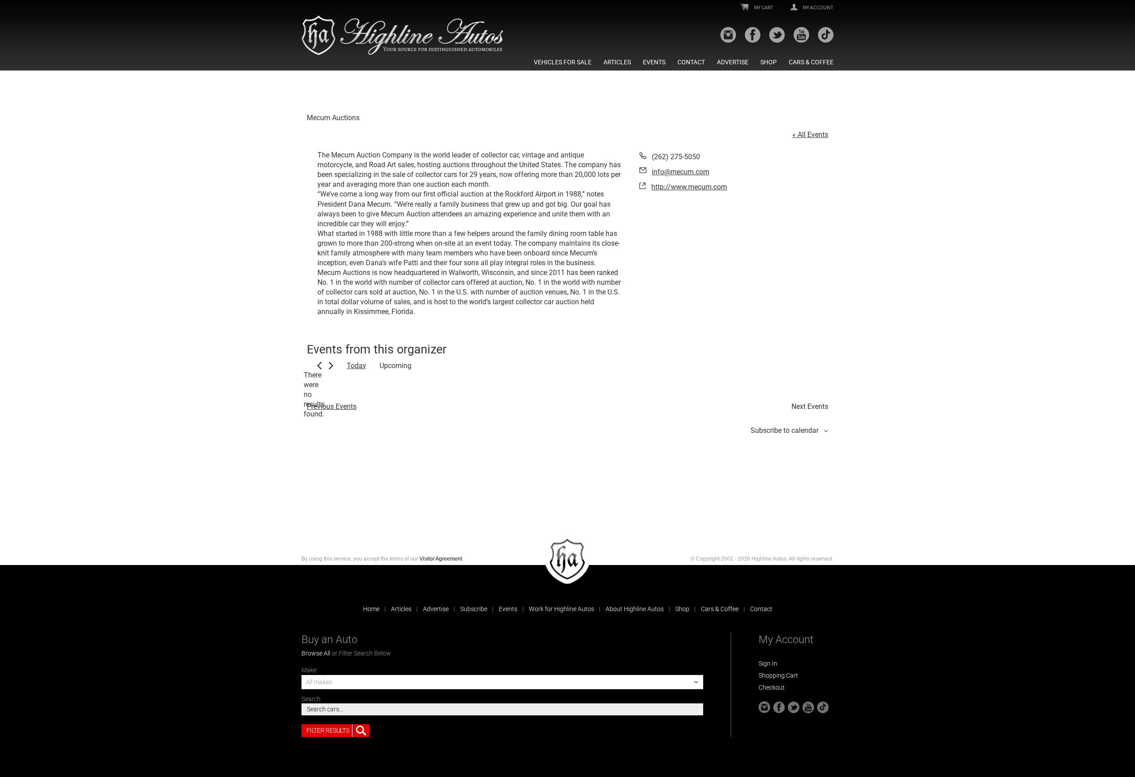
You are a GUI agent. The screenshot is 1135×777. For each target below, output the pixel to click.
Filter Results (327, 730)
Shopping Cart (778, 675)
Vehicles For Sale (562, 62)
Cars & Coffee (811, 62)
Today (356, 365)
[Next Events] (331, 365)
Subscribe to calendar (784, 430)
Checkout (772, 687)
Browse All (315, 653)
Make (309, 670)
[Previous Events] (319, 365)
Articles (617, 62)
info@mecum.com (680, 172)
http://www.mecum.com (689, 187)
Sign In (768, 663)
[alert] (314, 394)
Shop (768, 62)
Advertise (732, 62)
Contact (691, 62)
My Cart (763, 7)
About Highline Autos (635, 608)
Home (371, 608)
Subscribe (473, 608)
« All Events (810, 134)
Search (311, 698)
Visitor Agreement (440, 559)
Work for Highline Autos (561, 608)
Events (654, 62)
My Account (818, 7)
